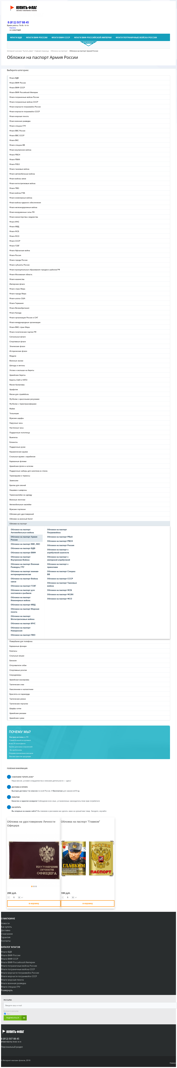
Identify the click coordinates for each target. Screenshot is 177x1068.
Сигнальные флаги (17, 336)
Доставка (5, 930)
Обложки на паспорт (18, 523)
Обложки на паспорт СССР (60, 578)
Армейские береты (17, 375)
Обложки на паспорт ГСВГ (23, 585)
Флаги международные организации (24, 322)
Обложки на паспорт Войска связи (24, 580)
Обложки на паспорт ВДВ (23, 548)
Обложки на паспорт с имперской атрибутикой (58, 558)
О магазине (7, 933)
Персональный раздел (12, 1046)
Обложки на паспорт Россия (60, 545)
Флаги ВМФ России (17, 82)
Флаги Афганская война (19, 250)
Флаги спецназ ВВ (17, 145)
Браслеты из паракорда (19, 694)
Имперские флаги (17, 284)
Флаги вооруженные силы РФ (22, 212)
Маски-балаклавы (17, 384)
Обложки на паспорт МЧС (23, 623)
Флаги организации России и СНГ (23, 317)
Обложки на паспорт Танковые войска (62, 584)
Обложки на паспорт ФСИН (60, 594)
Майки (12, 408)
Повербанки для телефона (20, 641)
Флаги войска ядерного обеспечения (25, 202)
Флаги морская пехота (19, 116)
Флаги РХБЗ (14, 164)
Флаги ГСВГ (14, 245)
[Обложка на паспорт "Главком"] (87, 858)
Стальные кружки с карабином (22, 456)
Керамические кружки (18, 451)
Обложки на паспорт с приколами (57, 565)
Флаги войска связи (17, 178)
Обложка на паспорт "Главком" (80, 821)
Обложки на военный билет (21, 518)
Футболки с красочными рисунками (24, 399)
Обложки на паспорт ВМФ (23, 552)
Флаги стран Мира (17, 288)
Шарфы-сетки (15, 708)
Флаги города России (18, 260)
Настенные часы (16, 427)
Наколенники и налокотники (21, 689)
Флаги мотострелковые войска (22, 183)
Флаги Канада (15, 312)
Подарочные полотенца (19, 432)
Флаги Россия (15, 255)
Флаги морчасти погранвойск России (25, 106)
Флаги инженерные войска (20, 197)
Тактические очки (16, 684)
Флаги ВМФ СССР (17, 87)
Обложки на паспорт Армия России (24, 538)
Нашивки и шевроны (18, 490)
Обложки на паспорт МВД (23, 604)
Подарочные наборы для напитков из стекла (28, 471)
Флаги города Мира (17, 293)
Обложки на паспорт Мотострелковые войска (22, 618)
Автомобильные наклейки (20, 504)
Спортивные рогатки (18, 670)
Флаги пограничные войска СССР (23, 102)
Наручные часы (16, 423)
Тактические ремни (17, 698)
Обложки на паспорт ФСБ (59, 590)
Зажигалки (13, 480)
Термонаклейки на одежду (20, 494)
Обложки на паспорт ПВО (23, 634)
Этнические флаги (17, 346)
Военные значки (16, 360)
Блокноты (13, 442)
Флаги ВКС (14, 140)
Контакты (5, 940)
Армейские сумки (16, 718)
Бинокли (13, 660)
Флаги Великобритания (19, 308)
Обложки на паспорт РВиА (60, 536)
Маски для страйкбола (19, 394)
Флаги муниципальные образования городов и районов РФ (34, 269)
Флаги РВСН (14, 154)
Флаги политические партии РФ (22, 332)
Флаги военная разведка (19, 121)
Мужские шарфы (16, 418)
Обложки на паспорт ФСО (59, 598)
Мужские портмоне (17, 509)
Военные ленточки (17, 499)
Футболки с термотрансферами (22, 403)
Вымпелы (13, 437)
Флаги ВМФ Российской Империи (23, 92)
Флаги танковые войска (19, 169)
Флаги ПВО (14, 188)
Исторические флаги (18, 351)
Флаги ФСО (14, 236)
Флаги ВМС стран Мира (19, 327)
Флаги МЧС (14, 221)
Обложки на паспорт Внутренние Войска (20, 558)
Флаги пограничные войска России (24, 97)
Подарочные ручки (17, 447)
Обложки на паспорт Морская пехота (25, 610)
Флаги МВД (14, 226)
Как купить (6, 926)
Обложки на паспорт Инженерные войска (20, 599)
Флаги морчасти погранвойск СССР (24, 111)
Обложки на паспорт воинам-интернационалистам (25, 573)
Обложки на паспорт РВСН (60, 541)
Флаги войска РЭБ (17, 193)
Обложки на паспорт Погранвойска (57, 531)
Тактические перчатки (18, 703)
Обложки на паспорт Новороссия (20, 629)
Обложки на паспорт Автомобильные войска (22, 531)
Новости (5, 923)
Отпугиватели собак (17, 665)
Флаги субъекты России (19, 264)
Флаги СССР (14, 240)
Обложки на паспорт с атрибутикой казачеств (58, 551)
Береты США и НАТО (18, 379)
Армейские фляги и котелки (21, 466)
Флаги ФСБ (14, 231)
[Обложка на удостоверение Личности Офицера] (34, 860)
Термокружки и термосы (19, 475)
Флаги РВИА (14, 159)
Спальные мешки (16, 655)
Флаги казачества (16, 279)
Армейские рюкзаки (17, 713)
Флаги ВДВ (14, 78)
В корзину (34, 903)
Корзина (13, 28)
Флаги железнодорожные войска (23, 207)
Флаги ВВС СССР (16, 135)
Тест (8, 1014)
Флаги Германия (16, 303)
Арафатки (13, 389)
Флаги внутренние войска (20, 149)
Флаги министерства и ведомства (23, 217)
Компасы (13, 651)
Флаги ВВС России (17, 130)
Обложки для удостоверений (21, 514)
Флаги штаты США (17, 298)
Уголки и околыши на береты (21, 370)
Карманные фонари (18, 646)
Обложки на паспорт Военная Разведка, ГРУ (25, 565)
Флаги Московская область (20, 274)
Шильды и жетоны (17, 365)
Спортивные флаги (17, 341)
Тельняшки (14, 413)
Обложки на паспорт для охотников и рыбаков (23, 591)
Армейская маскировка (19, 679)
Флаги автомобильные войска (22, 173)
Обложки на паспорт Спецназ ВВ (61, 573)
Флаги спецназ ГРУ (17, 125)
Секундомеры (15, 674)
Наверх (173, 1063)
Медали (12, 355)
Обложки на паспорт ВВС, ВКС (25, 544)
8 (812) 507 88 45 (18, 22)
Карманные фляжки (17, 461)
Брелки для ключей (17, 485)
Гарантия (5, 937)
